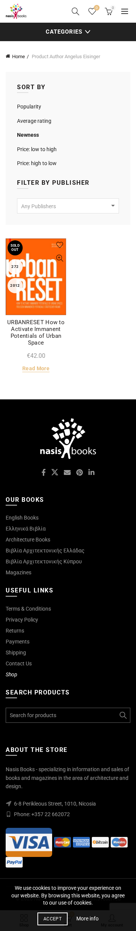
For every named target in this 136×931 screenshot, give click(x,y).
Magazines (18, 572)
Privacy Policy (22, 620)
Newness (28, 135)
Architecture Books (28, 540)
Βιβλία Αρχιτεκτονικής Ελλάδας (45, 550)
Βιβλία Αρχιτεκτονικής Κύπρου (44, 561)
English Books (22, 518)
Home (18, 56)
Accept (52, 919)
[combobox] (68, 205)
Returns (15, 631)
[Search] (76, 11)
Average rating (34, 121)
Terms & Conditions (28, 609)
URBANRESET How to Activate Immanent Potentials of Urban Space (36, 332)
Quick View (59, 258)
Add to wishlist (59, 245)
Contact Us (19, 663)
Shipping (16, 653)
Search (122, 715)
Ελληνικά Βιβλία (26, 529)
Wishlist (97, 8)
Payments (17, 642)
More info (87, 919)
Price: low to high (37, 149)
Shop (11, 674)
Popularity (29, 107)
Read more (35, 368)
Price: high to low (37, 163)
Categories (64, 31)
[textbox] (68, 206)
